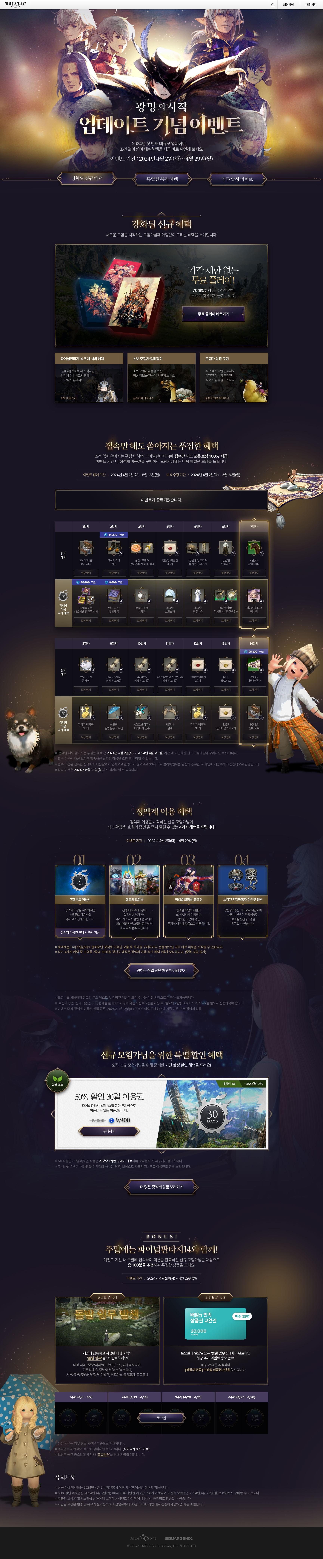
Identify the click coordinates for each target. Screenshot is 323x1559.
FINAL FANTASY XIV (15, 4)
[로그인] (161, 1420)
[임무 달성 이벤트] (236, 180)
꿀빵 (136, 547)
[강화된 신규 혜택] (86, 179)
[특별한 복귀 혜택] (161, 180)
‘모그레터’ (103, 1455)
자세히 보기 (121, 553)
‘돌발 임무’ (94, 1358)
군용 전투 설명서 (148, 547)
